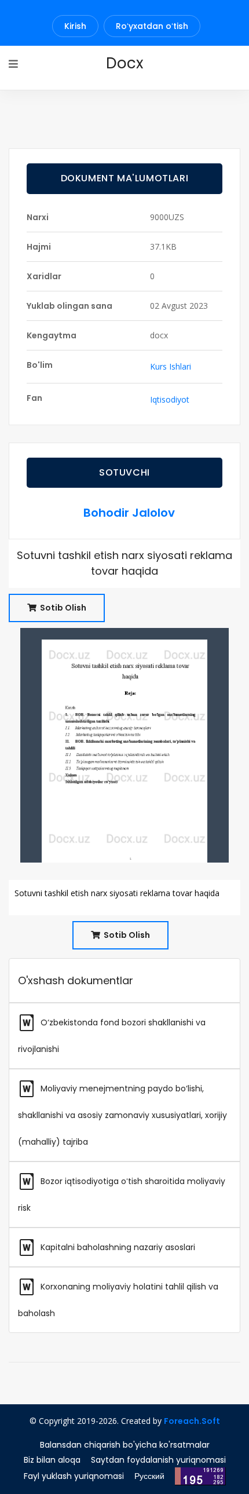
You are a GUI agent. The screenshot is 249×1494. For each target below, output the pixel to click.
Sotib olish (62, 607)
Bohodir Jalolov (129, 513)
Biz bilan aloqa (52, 1460)
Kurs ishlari (170, 366)
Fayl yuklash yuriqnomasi (74, 1476)
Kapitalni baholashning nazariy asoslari (116, 1247)
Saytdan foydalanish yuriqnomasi (158, 1460)
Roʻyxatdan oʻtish (152, 26)
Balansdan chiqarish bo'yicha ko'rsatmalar (125, 1445)
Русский (149, 1476)
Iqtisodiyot (169, 399)
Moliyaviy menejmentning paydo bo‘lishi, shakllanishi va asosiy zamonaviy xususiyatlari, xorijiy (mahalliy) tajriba (122, 1115)
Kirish (75, 26)
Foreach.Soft (192, 1421)
